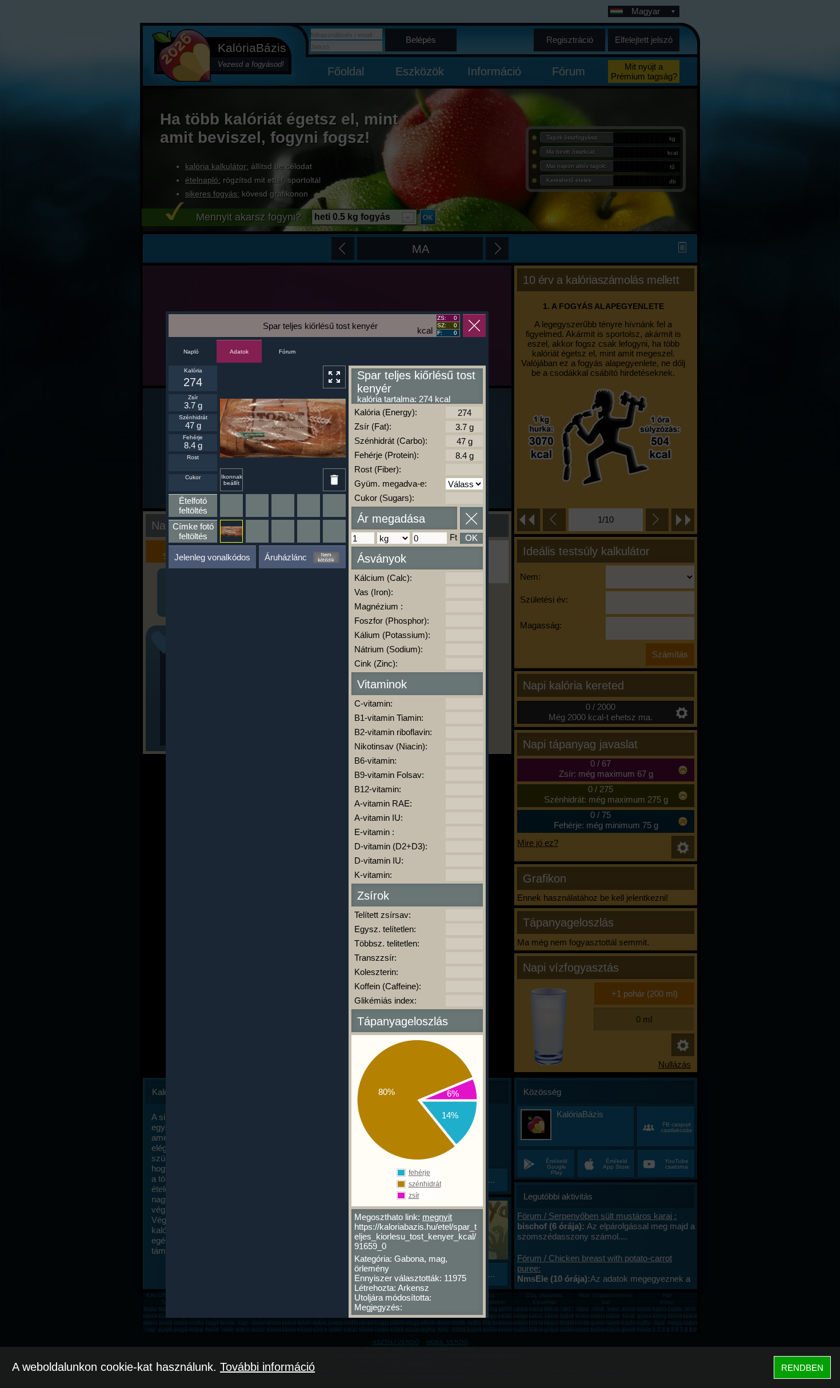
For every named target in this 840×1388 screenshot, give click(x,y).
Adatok (239, 351)
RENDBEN (802, 1368)
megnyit (437, 1217)
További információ (267, 1367)
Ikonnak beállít (231, 480)
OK (471, 538)
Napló (191, 351)
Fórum (287, 351)
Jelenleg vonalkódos (212, 557)
